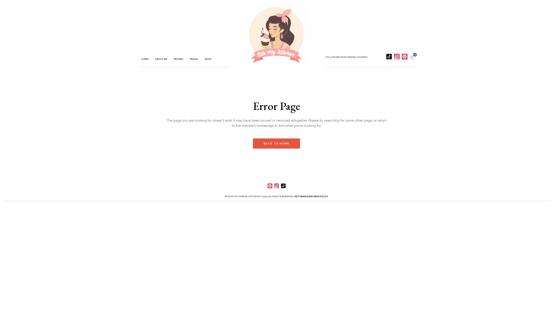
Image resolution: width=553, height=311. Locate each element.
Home (145, 59)
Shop (208, 59)
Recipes (178, 59)
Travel (194, 59)
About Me (161, 59)
